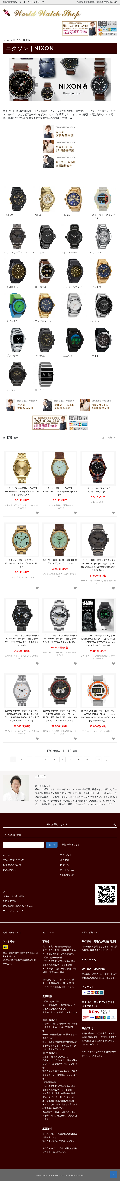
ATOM (13, 901)
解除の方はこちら (71, 844)
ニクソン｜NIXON (21, 40)
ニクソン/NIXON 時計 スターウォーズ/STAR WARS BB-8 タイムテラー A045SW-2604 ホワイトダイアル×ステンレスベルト (22, 716)
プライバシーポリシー (14, 911)
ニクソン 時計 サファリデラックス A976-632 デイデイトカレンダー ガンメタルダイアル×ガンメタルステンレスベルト (98, 565)
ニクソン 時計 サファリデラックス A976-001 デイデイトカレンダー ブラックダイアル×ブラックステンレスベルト (21, 640)
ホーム (6, 40)
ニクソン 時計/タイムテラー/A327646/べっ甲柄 (98, 490)
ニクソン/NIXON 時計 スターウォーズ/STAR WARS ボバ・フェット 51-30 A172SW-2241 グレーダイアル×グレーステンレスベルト (59, 716)
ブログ (6, 891)
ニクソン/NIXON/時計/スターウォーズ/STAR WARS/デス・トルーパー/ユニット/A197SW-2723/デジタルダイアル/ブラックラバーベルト (98, 640)
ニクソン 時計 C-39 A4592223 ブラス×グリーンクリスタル (60, 561)
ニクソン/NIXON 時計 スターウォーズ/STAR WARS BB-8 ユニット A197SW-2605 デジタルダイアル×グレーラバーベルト (98, 716)
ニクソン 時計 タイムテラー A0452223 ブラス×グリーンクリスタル (59, 491)
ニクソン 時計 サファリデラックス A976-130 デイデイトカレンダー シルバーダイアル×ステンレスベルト (59, 638)
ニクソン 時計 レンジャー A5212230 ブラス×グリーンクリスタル (22, 563)
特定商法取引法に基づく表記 (18, 906)
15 (99, 759)
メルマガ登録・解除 (13, 896)
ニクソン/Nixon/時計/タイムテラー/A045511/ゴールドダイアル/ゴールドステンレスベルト (22, 491)
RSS (5, 901)
